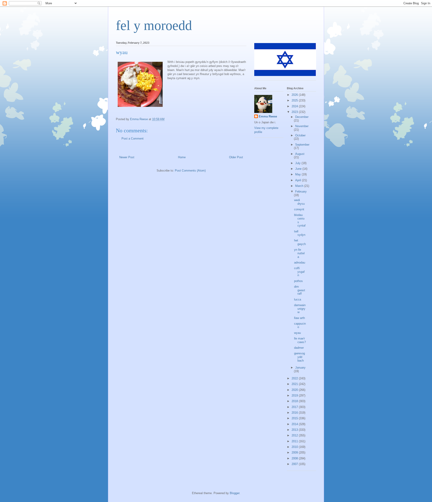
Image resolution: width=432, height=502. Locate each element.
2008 (295, 458)
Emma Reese (268, 116)
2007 (295, 464)
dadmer (299, 347)
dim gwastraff (299, 290)
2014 (295, 424)
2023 (295, 112)
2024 (295, 106)
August (299, 154)
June (298, 168)
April (298, 180)
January (300, 367)
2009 (295, 452)
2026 (295, 94)
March (299, 186)
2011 (295, 441)
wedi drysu (299, 201)
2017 (295, 407)
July (298, 163)
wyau (297, 333)
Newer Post (126, 157)
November (301, 126)
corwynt (299, 209)
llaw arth (299, 318)
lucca (297, 299)
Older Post (236, 157)
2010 (295, 447)
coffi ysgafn (299, 271)
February (301, 191)
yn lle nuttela (299, 253)
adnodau (299, 262)
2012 (295, 435)
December (301, 117)
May (298, 174)
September (302, 144)
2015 (295, 418)
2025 (295, 100)
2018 (295, 401)
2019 (295, 395)
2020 (295, 390)
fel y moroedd (154, 25)
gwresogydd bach (299, 357)
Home (182, 157)
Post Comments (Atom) (190, 170)
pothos (298, 281)
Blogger (234, 493)
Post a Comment (133, 138)
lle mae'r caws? (300, 340)
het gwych (300, 242)
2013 (295, 429)
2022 (295, 378)
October (300, 135)
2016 (295, 412)
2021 (295, 384)
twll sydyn (299, 233)
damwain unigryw (300, 308)
